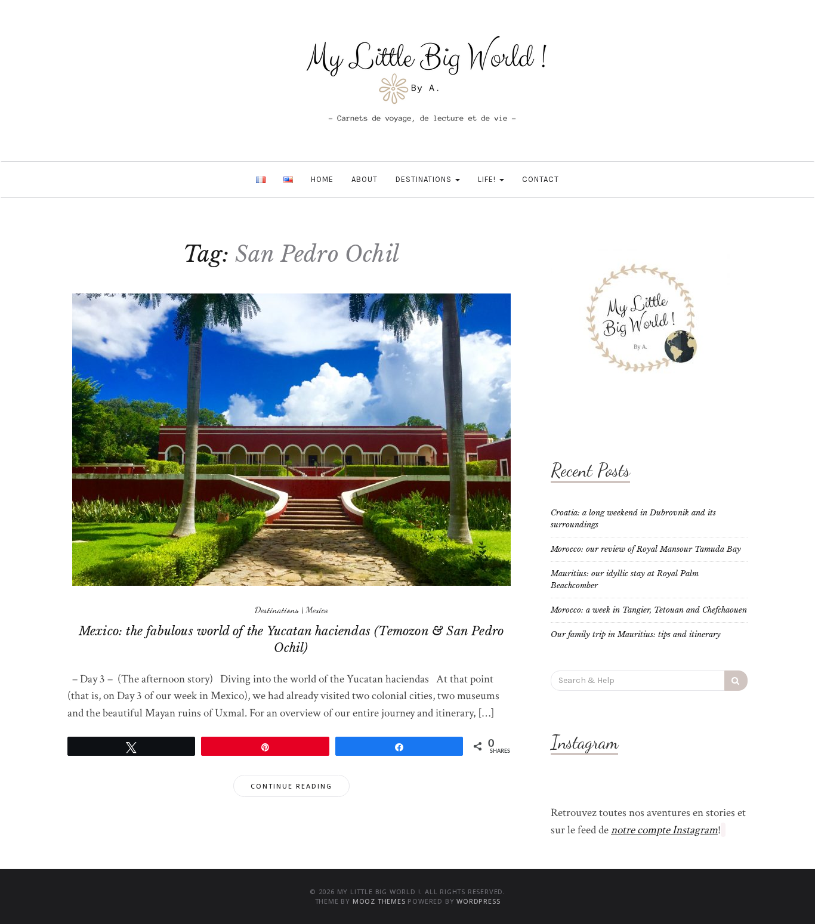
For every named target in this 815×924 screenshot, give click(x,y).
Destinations (425, 179)
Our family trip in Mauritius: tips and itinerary (636, 634)
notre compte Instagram (664, 830)
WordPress (478, 901)
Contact (540, 179)
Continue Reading (291, 785)
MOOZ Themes (379, 901)
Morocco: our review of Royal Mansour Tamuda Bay (646, 549)
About (364, 179)
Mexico (317, 609)
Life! (488, 179)
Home (322, 179)
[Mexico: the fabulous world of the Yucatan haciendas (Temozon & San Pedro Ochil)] (291, 439)
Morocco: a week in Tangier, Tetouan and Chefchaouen (649, 610)
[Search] (736, 680)
